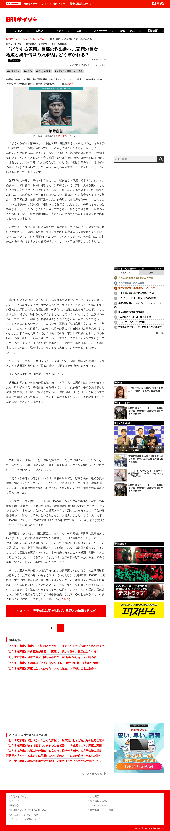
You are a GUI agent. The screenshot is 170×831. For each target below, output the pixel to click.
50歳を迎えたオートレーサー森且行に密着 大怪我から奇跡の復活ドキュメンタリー (145, 411)
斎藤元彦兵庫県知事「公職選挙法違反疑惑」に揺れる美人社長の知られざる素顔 (145, 459)
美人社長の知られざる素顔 (131, 283)
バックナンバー (18, 801)
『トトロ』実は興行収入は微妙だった (136, 293)
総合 (151, 272)
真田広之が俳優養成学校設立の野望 (135, 277)
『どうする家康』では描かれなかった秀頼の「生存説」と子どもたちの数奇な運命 (55, 740)
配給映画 (153, 30)
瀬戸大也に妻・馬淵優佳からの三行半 (136, 288)
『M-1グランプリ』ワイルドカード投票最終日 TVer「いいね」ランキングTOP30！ (145, 473)
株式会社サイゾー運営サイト (105, 810)
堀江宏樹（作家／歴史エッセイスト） (89, 65)
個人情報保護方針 (99, 801)
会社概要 (94, 796)
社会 (78, 30)
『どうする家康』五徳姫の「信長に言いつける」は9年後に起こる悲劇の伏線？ (53, 662)
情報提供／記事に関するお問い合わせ (30, 810)
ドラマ (59, 30)
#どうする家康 (43, 71)
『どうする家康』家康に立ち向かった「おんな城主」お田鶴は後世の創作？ (51, 668)
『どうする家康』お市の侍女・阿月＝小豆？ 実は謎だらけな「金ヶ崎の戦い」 (54, 657)
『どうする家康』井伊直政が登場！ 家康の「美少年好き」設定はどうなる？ (52, 651)
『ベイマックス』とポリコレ (132, 322)
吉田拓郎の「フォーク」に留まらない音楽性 (140, 327)
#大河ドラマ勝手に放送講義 (68, 71)
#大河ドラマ (13, 71)
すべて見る (157, 269)
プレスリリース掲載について (25, 819)
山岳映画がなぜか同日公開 (131, 311)
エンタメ (18, 30)
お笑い (39, 30)
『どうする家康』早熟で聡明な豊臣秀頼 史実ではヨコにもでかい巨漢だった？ (54, 761)
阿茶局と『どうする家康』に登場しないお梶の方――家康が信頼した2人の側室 (53, 755)
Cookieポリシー (98, 805)
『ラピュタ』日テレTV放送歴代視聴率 (137, 298)
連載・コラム (126, 272)
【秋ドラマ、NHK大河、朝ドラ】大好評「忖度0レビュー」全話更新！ (145, 389)
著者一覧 (15, 805)
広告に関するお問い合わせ (24, 814)
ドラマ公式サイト (64, 135)
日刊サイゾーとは (19, 796)
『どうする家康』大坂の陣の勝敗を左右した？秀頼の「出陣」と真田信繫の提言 (54, 750)
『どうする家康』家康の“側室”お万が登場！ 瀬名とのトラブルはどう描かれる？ (55, 645)
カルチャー (100, 30)
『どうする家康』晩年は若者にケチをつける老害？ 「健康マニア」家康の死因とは (56, 745)
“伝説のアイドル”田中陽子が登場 (134, 317)
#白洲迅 (28, 71)
